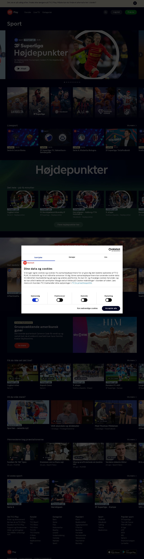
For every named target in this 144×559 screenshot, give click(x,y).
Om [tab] (105, 257)
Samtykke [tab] (38, 257)
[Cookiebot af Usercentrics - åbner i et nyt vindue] (110, 249)
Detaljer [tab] (72, 257)
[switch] (60, 300)
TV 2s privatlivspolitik (82, 283)
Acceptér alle (111, 308)
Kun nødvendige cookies (87, 308)
